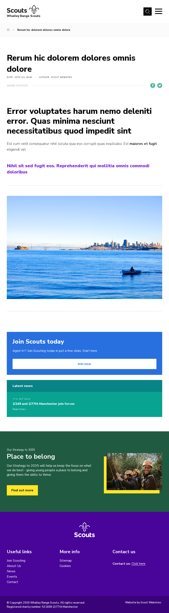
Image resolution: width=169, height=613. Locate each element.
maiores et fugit (143, 143)
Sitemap (66, 560)
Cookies (65, 566)
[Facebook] (152, 85)
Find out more (22, 490)
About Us (14, 566)
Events (12, 576)
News (11, 571)
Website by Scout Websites (143, 602)
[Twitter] (159, 85)
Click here (138, 564)
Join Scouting (16, 560)
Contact (12, 582)
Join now (84, 364)
